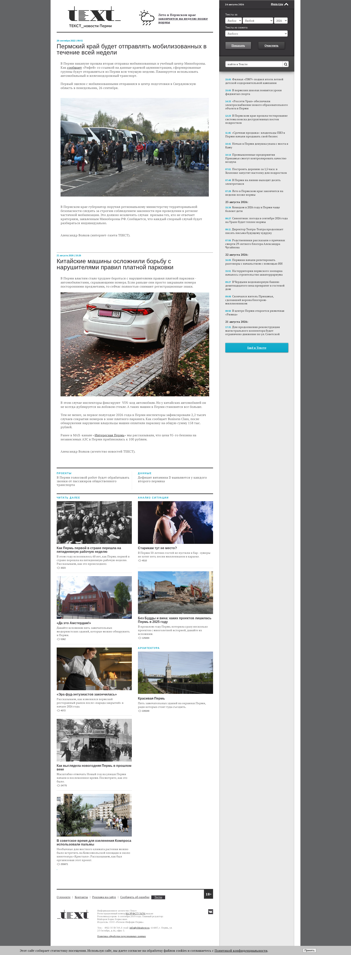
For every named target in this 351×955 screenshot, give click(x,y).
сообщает (74, 67)
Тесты (158, 897)
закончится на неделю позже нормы (183, 20)
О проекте (63, 897)
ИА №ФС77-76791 (135, 913)
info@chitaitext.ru (140, 927)
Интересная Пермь (109, 435)
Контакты (81, 897)
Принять (309, 950)
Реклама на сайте (104, 897)
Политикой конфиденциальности (240, 950)
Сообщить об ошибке (135, 897)
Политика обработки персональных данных (121, 936)
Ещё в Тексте (256, 348)
